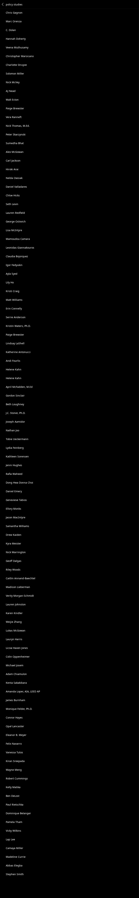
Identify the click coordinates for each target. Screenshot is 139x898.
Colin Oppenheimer (18, 656)
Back (3, 4)
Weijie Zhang (14, 622)
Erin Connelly (14, 308)
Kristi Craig (12, 291)
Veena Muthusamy (17, 47)
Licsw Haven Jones (17, 648)
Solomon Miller (15, 73)
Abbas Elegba (14, 865)
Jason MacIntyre (15, 517)
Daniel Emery (14, 491)
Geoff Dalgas (13, 561)
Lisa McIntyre (14, 230)
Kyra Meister (13, 543)
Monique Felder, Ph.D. (19, 709)
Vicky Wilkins (13, 830)
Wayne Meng (14, 769)
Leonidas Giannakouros (20, 247)
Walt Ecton (12, 99)
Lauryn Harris (14, 639)
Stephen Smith (15, 874)
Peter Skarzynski (16, 134)
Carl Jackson (13, 160)
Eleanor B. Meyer (16, 735)
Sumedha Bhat (15, 143)
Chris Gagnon (14, 12)
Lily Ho (10, 282)
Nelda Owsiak (14, 178)
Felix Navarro (14, 743)
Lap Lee (10, 839)
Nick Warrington (16, 552)
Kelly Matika (13, 787)
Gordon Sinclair (15, 395)
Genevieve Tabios (16, 500)
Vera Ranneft (14, 117)
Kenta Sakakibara (16, 682)
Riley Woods (13, 569)
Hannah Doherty (16, 38)
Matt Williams (14, 300)
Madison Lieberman (18, 587)
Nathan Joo (12, 430)
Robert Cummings (17, 778)
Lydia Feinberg (15, 447)
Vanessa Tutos (14, 752)
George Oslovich (16, 221)
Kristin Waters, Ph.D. (18, 326)
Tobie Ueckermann (17, 439)
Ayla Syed (11, 273)
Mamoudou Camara (18, 239)
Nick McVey (13, 82)
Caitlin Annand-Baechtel (20, 578)
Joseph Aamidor (15, 421)
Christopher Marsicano (20, 56)
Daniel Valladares (16, 186)
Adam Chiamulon (16, 674)
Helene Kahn (13, 369)
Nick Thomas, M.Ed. (18, 125)
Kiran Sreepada (15, 761)
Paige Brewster (15, 108)
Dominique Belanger (18, 813)
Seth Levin (12, 204)
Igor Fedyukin (14, 265)
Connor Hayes (14, 717)
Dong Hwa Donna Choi (19, 482)
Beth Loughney (15, 404)
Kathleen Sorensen (17, 456)
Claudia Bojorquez (17, 256)
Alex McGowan (15, 152)
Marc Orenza (14, 21)
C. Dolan (11, 30)
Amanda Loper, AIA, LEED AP (23, 691)
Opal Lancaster (15, 726)
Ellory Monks (13, 508)
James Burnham (15, 700)
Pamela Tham (14, 822)
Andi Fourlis (13, 360)
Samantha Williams (17, 526)
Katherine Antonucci (18, 352)
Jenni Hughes (14, 465)
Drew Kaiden (13, 534)
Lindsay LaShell (15, 343)
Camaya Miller (14, 848)
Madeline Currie (16, 856)
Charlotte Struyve (16, 65)
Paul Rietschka (14, 804)
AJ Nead (11, 91)
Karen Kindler (14, 613)
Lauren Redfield (15, 212)
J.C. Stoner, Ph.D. (15, 413)
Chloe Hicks (13, 195)
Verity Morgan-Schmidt (20, 595)
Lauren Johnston (16, 604)
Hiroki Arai (12, 169)
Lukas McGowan (15, 630)
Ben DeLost (12, 796)
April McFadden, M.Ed (19, 387)
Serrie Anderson (16, 317)
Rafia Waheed (14, 474)
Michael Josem (14, 665)
